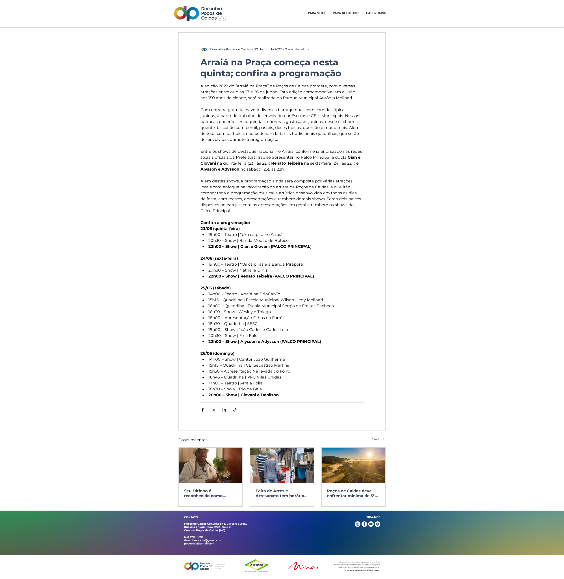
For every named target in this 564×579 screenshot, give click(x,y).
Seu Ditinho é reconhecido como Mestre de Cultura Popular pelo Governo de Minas (209, 493)
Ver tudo (379, 439)
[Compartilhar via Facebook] (202, 410)
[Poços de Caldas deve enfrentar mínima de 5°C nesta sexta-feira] (353, 465)
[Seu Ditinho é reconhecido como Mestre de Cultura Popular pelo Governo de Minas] (210, 465)
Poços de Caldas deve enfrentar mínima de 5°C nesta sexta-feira (352, 493)
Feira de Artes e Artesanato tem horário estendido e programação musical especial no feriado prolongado (280, 493)
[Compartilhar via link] (235, 410)
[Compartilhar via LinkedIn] (224, 410)
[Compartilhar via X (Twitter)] (213, 410)
